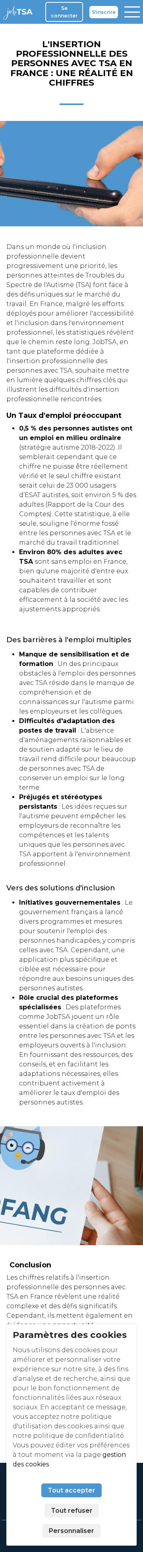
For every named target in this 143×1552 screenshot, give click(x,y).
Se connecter (64, 12)
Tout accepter (71, 1490)
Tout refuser (72, 1510)
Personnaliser (71, 1531)
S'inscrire (104, 12)
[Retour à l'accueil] (19, 12)
